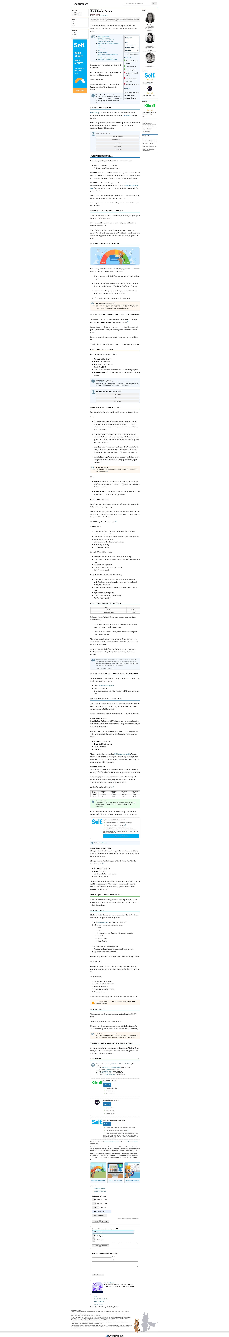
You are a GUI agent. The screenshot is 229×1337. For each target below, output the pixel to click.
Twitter (128, 1141)
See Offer (149, 83)
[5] (113, 786)
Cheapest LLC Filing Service (149, 143)
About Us (74, 35)
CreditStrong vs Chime (100, 1191)
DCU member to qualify (122, 754)
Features (100, 47)
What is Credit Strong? (103, 36)
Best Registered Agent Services (149, 140)
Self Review (104, 842)
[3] (116, 521)
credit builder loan (101, 382)
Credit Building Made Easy (110, 1081)
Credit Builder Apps (76, 12)
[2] (107, 471)
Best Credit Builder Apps (132, 1180)
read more (120, 20)
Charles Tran (150, 65)
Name (113, 1256)
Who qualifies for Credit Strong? (106, 40)
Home (91, 1307)
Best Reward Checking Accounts (150, 146)
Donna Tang (150, 24)
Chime (144, 116)
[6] (103, 863)
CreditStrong (104, 15)
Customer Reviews (102, 52)
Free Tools (74, 32)
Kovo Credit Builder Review (101, 1299)
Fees (99, 50)
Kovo (73, 21)
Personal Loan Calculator (115, 1180)
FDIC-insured (127, 115)
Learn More (107, 1084)
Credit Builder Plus (110, 1074)
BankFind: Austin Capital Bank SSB (111, 1067)
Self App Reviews (98, 1304)
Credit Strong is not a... (104, 38)
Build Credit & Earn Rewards (111, 1100)
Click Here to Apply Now (121, 836)
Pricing (108, 1069)
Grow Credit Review (109, 1282)
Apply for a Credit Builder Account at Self (114, 820)
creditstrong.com (103, 922)
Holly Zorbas (150, 44)
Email (113, 1259)
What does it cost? (106, 1073)
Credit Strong (94, 112)
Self (73, 24)
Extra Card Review (99, 1301)
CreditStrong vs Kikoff (99, 1188)
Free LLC (145, 138)
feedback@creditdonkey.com (111, 1141)
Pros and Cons (101, 49)
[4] (108, 726)
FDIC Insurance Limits (147, 123)
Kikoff (73, 26)
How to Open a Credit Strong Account (107, 59)
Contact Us (74, 37)
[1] (128, 321)
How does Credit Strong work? (105, 41)
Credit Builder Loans (77, 14)
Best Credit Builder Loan (98, 1180)
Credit (96, 1307)
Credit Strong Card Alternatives (106, 57)
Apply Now (107, 1124)
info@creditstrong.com (106, 685)
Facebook (135, 1141)
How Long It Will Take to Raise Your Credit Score (118, 1064)
